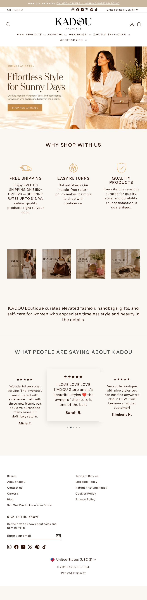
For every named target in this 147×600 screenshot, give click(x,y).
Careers (12, 493)
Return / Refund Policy (91, 487)
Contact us (14, 487)
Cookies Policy (85, 493)
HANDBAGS (78, 34)
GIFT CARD (15, 9)
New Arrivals (30, 34)
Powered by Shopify (73, 572)
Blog (10, 499)
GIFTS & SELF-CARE (110, 34)
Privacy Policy (85, 499)
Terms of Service (86, 476)
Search (12, 476)
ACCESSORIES (72, 40)
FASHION (55, 34)
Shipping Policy (86, 481)
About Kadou (16, 481)
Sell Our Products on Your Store (29, 505)
